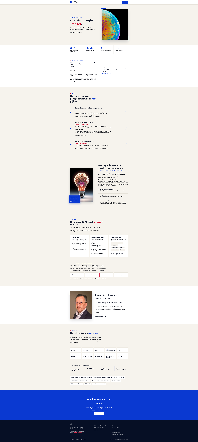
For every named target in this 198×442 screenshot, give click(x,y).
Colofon (119, 2)
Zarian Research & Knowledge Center (101, 425)
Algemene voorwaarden (114, 439)
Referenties (114, 2)
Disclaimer (123, 439)
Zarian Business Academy (98, 429)
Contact (124, 2)
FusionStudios (120, 434)
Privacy (119, 439)
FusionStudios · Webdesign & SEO (99, 383)
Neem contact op (98, 413)
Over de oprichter (106, 2)
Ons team (100, 2)
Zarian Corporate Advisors (99, 427)
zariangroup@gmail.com (117, 425)
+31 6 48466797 (116, 427)
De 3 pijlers (93, 2)
